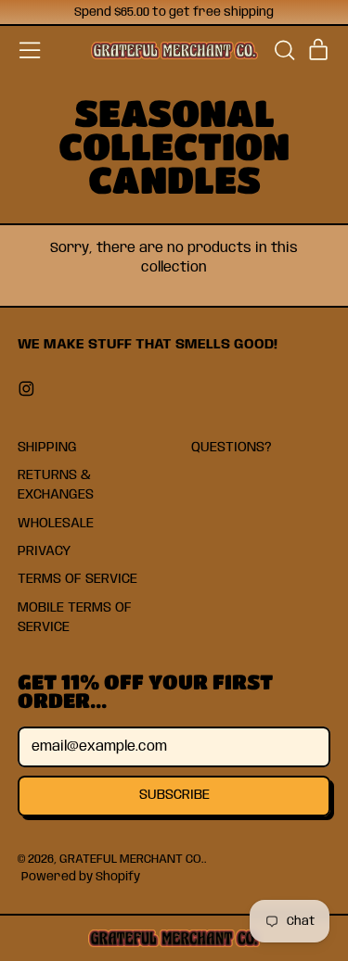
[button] (284, 50)
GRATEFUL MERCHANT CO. (131, 859)
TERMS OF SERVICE (77, 579)
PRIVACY (44, 551)
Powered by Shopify (80, 876)
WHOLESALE (56, 523)
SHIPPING (47, 447)
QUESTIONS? (231, 447)
